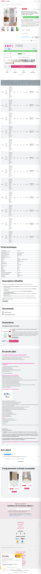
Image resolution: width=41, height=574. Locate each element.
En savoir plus (5, 301)
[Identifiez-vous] (36, 1)
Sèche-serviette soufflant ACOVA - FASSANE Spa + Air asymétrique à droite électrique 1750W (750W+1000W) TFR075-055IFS (14, 484)
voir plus (25, 456)
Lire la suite (23, 27)
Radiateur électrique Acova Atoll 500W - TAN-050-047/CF (27, 482)
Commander (14, 491)
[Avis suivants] (38, 456)
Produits (20, 526)
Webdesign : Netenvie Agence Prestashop (20, 572)
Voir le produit (15, 337)
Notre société (20, 528)
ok (31, 509)
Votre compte (20, 524)
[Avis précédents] (2, 456)
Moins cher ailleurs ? (35, 40)
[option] (3, 29)
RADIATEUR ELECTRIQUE (20, 552)
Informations (21, 522)
